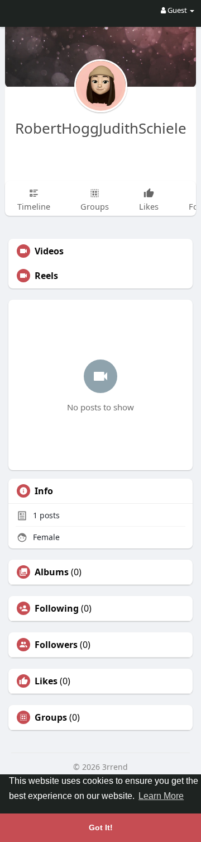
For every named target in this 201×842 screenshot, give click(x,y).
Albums (52, 571)
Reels (46, 275)
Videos (49, 251)
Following (57, 608)
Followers (56, 644)
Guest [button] (177, 10)
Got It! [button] (101, 827)
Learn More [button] (161, 796)
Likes (46, 681)
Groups (51, 717)
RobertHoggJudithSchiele (100, 128)
